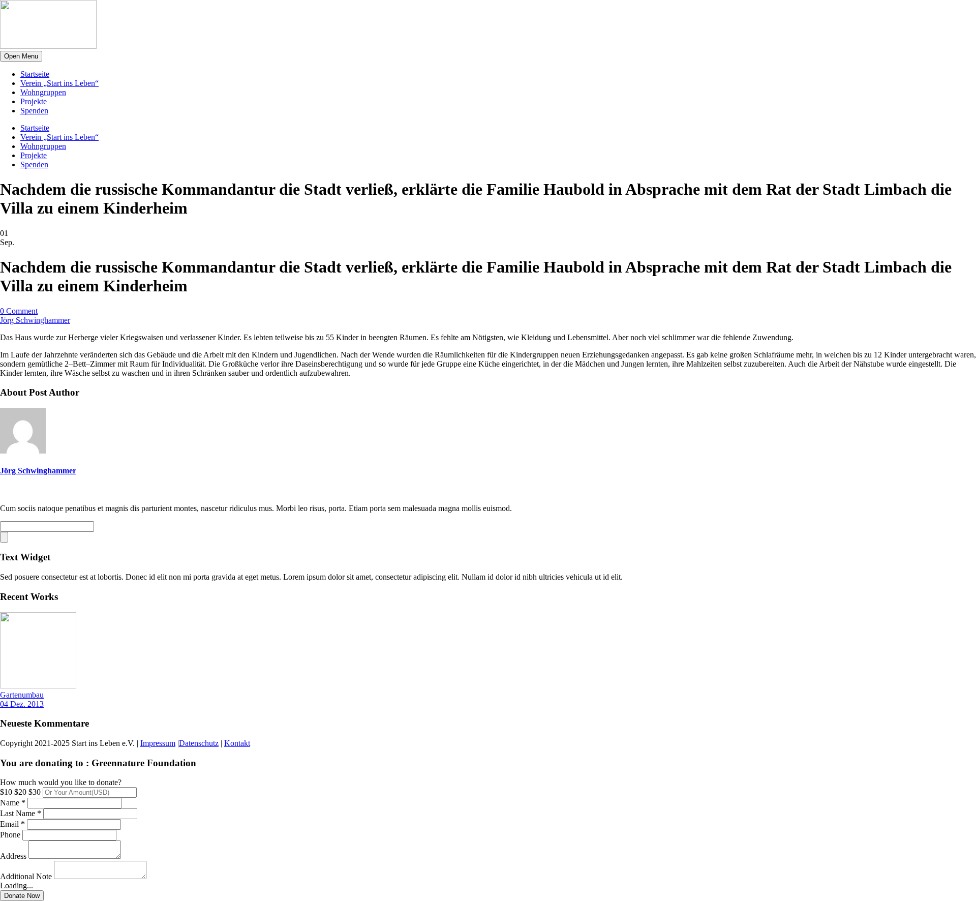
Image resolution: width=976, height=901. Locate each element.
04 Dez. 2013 (22, 704)
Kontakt (237, 743)
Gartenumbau (22, 694)
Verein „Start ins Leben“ (59, 83)
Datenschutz (199, 743)
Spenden (34, 110)
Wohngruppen (43, 92)
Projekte (33, 101)
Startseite (34, 74)
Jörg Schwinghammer (35, 320)
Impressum (157, 743)
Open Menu (21, 56)
